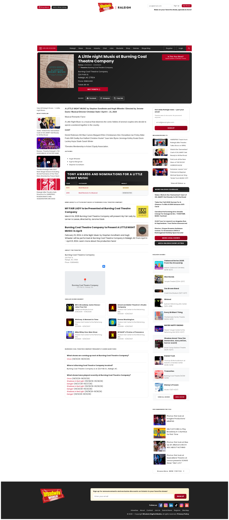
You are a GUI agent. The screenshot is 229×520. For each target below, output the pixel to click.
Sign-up (176, 6)
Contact (150, 510)
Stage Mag (146, 48)
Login (181, 48)
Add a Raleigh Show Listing (171, 243)
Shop (128, 48)
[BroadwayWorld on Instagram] (166, 505)
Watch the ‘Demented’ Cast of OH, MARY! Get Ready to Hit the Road (179, 152)
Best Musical (83, 188)
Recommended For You (162, 409)
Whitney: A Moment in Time (86, 319)
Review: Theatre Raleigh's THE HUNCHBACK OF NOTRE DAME (48, 146)
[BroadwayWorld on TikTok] (176, 505)
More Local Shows (171, 238)
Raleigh (73, 48)
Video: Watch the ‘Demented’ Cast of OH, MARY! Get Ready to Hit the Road (48, 127)
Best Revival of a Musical (88, 193)
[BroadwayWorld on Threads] (181, 505)
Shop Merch (45, 7)
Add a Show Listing (59, 7)
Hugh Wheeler (74, 159)
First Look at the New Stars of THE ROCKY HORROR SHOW (178, 162)
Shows (88, 48)
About (142, 510)
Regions (177, 510)
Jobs (111, 48)
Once (69, 359)
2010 (68, 193)
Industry (97, 48)
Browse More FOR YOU (169, 471)
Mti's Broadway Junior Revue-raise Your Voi (88, 306)
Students (119, 48)
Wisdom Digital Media (152, 514)
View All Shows (164, 397)
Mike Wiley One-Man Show (86, 332)
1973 (67, 188)
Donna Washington (126, 319)
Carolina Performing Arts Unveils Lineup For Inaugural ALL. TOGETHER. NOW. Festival (170, 214)
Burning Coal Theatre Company (100, 67)
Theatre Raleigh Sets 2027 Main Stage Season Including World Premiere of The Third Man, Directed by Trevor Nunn (48, 167)
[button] (189, 48)
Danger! (70, 384)
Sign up (171, 128)
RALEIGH (124, 7)
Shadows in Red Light (75, 381)
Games (136, 48)
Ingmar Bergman (75, 162)
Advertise (134, 510)
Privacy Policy (183, 514)
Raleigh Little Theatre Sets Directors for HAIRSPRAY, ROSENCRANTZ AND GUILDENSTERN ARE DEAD (46, 190)
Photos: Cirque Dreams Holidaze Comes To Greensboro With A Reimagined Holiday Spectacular (169, 230)
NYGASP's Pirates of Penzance (131, 332)
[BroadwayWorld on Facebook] (160, 505)
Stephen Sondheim (76, 165)
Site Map (185, 510)
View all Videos (177, 183)
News (81, 48)
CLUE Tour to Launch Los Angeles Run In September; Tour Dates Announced (171, 222)
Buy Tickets (93, 89)
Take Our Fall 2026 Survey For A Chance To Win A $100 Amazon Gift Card (169, 204)
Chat (105, 48)
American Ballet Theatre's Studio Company (132, 306)
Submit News (167, 510)
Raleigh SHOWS (159, 255)
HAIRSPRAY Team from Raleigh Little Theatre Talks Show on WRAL (178, 142)
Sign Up (180, 496)
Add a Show (179, 397)
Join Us (157, 510)
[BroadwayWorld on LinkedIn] (171, 505)
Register (169, 48)
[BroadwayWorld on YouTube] (187, 505)
